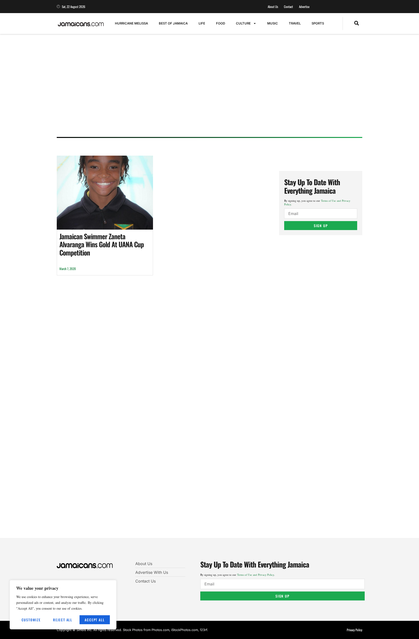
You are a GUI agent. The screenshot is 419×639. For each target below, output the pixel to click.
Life (202, 23)
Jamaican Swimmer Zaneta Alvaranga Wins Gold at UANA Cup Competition (101, 244)
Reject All (62, 619)
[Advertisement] (204, 96)
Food (220, 23)
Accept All (95, 619)
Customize (31, 619)
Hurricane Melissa (131, 23)
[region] (63, 604)
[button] (356, 23)
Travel (295, 23)
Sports (318, 23)
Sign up (321, 225)
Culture (243, 23)
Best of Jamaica (173, 23)
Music (272, 23)
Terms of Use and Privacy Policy (255, 574)
